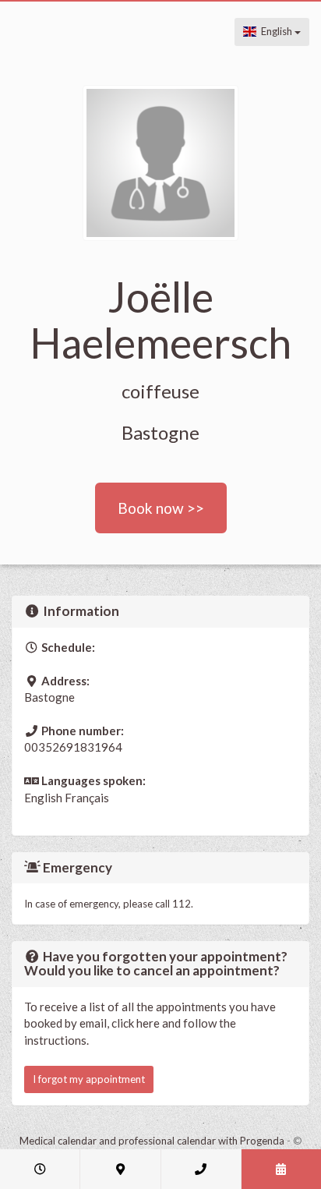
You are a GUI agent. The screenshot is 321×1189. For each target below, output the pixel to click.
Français (87, 798)
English (275, 31)
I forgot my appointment (89, 1079)
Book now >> (161, 508)
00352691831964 (73, 747)
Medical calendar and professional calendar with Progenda (151, 1140)
